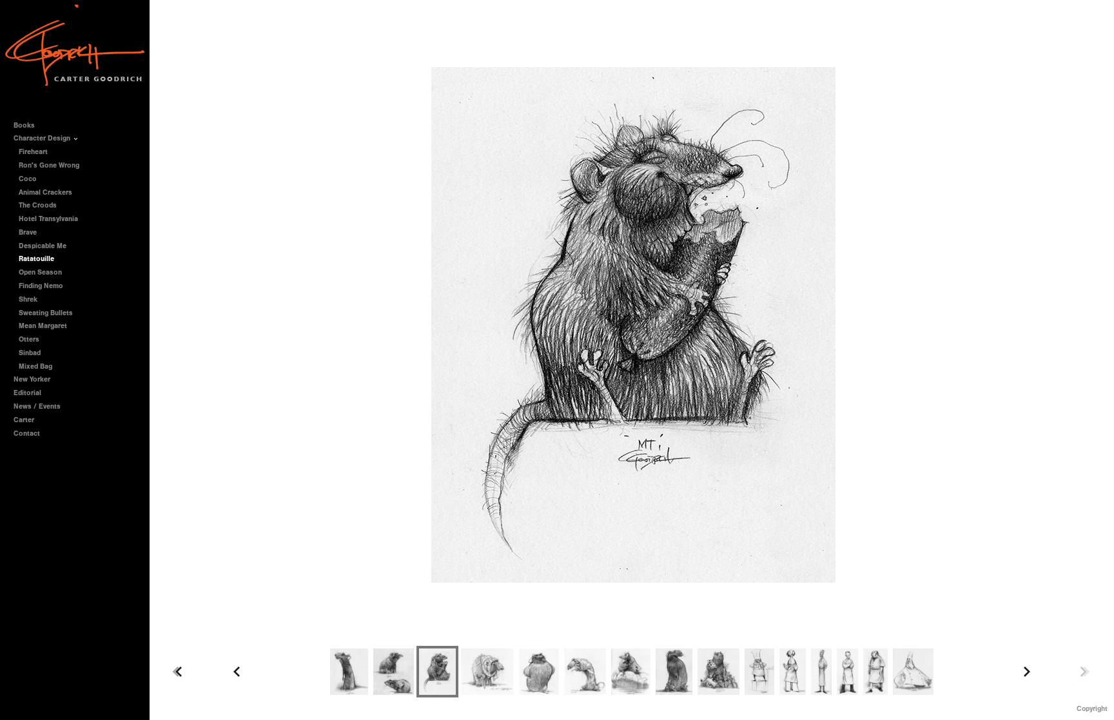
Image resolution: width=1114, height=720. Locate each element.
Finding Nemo (41, 286)
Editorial (27, 393)
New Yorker (32, 379)
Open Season (40, 272)
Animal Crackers (45, 192)
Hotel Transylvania (48, 219)
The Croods (38, 205)
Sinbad (30, 353)
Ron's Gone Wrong (49, 165)
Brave (28, 232)
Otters (29, 339)
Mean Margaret (43, 326)
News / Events (37, 406)
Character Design (43, 138)
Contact (27, 433)
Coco (28, 179)
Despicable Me (42, 246)
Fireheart (33, 152)
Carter (24, 420)
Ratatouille (36, 259)
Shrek (28, 299)
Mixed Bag (35, 366)
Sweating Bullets (46, 313)
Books (25, 125)
